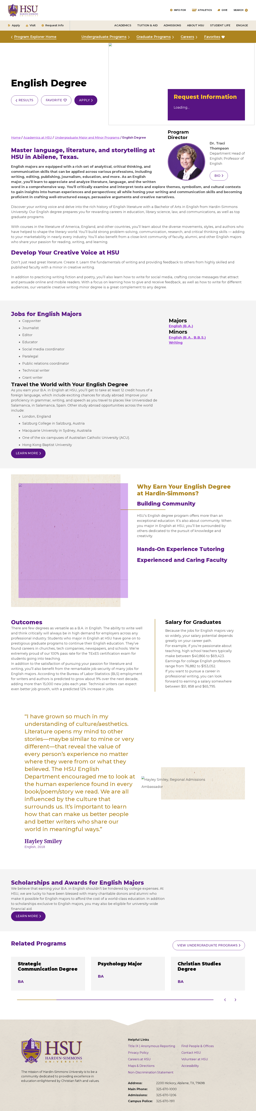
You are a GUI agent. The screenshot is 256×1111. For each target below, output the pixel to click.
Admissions (172, 25)
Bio (217, 176)
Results (26, 100)
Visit (33, 25)
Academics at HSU (37, 137)
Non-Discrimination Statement (151, 1072)
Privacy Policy (138, 1052)
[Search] (246, 10)
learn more (27, 916)
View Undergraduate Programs (207, 945)
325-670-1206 (166, 1095)
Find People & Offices (197, 1046)
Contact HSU (191, 1052)
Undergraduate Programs (104, 37)
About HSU (195, 25)
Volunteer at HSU (194, 1059)
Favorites (212, 37)
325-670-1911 (165, 1101)
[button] (235, 1001)
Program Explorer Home (35, 37)
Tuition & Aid (147, 25)
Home (16, 137)
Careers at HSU (139, 1059)
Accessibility (190, 1066)
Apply (16, 25)
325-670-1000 (166, 1089)
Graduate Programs (153, 37)
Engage (242, 25)
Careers (187, 37)
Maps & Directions (141, 1066)
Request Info (54, 25)
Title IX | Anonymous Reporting (151, 1046)
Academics (122, 25)
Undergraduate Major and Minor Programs (87, 137)
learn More (27, 453)
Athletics (205, 10)
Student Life (220, 25)
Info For (180, 10)
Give (224, 10)
